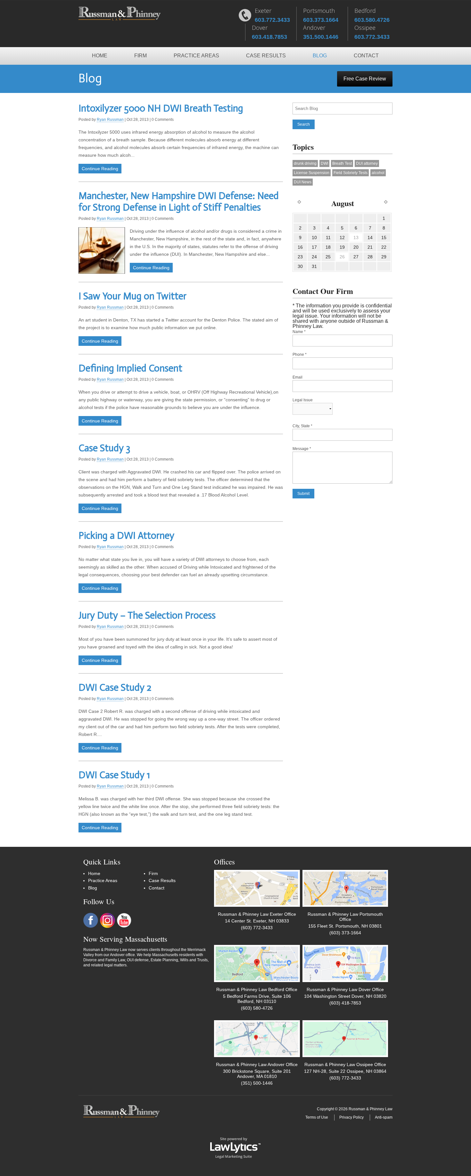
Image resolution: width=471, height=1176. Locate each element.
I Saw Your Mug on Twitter (132, 296)
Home (99, 55)
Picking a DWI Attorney (126, 535)
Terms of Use (316, 1117)
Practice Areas (196, 55)
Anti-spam (383, 1117)
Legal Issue (303, 400)
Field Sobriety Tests (351, 173)
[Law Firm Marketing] (235, 1147)
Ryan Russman (110, 119)
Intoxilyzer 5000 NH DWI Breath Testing (160, 108)
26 (342, 256)
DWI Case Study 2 (114, 687)
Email (297, 377)
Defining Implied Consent (130, 368)
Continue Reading (100, 168)
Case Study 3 (104, 448)
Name (299, 331)
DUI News (302, 182)
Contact (366, 55)
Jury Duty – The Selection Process (147, 615)
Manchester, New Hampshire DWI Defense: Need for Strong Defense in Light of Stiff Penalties (178, 201)
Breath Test (342, 163)
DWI (324, 163)
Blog (320, 55)
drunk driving (305, 163)
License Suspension (311, 173)
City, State (302, 426)
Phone (300, 354)
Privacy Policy (351, 1117)
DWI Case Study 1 (114, 775)
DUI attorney (367, 163)
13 (356, 237)
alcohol (378, 173)
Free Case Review (364, 78)
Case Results (266, 55)
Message (302, 448)
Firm (140, 55)
